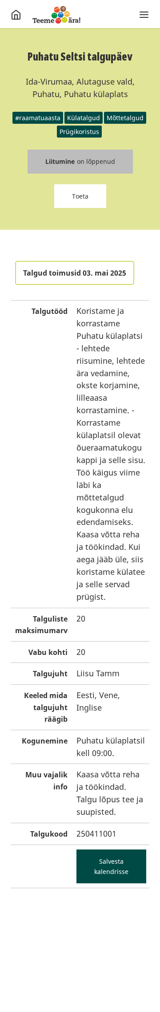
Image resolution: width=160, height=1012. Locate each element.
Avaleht (56, 15)
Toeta (80, 196)
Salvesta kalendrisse (111, 866)
